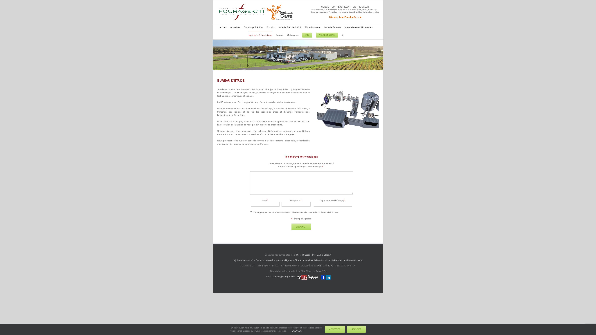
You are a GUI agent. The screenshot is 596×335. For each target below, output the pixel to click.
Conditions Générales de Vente (336, 260)
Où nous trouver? (264, 260)
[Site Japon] (348, 89)
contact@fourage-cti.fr (284, 276)
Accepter (334, 329)
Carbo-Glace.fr (324, 255)
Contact (358, 260)
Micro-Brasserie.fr (305, 255)
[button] (343, 35)
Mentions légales (284, 260)
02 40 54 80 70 (325, 265)
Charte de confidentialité (307, 260)
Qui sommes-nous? (243, 260)
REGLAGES (296, 331)
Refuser (356, 329)
